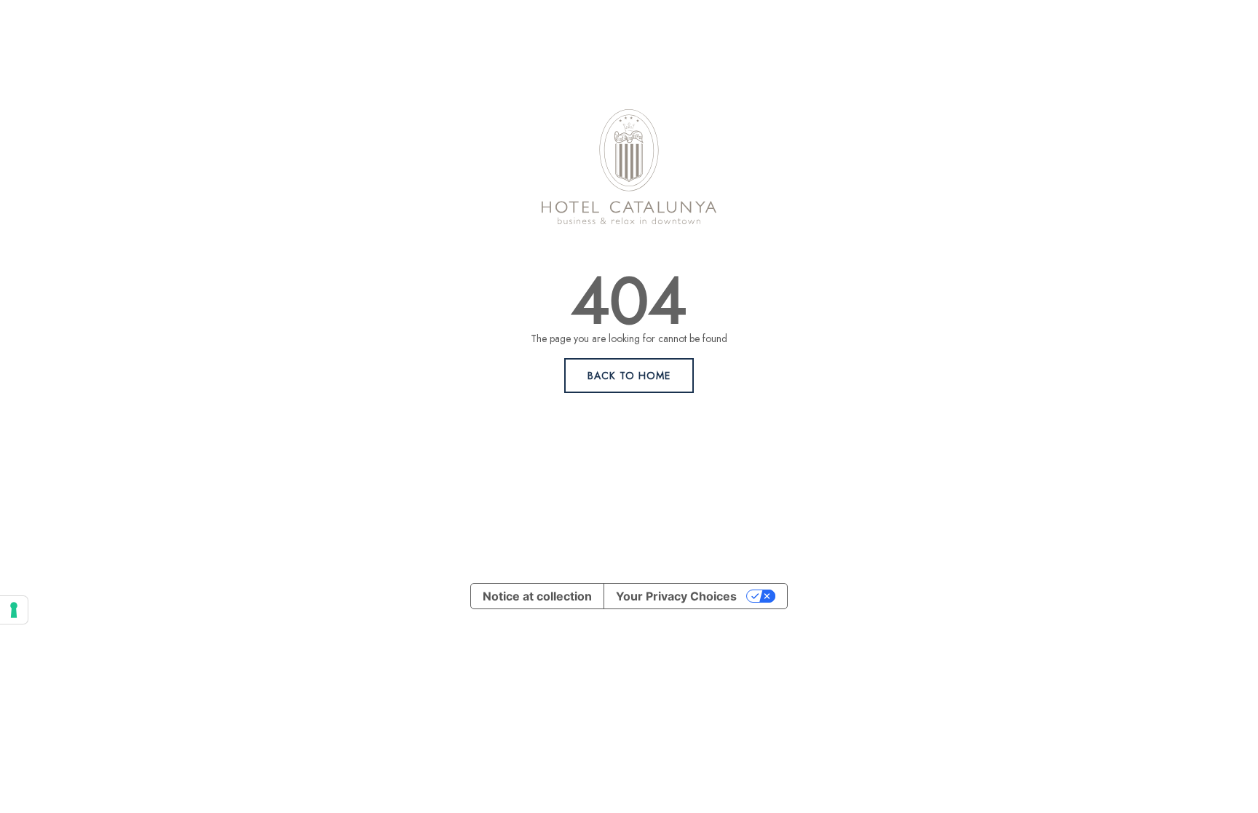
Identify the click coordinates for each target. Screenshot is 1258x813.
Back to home (629, 375)
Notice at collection (537, 596)
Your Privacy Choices (676, 596)
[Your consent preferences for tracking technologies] (14, 610)
